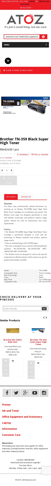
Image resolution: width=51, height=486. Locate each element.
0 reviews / (23, 154)
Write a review (39, 154)
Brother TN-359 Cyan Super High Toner (38, 341)
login (32, 1)
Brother (9, 157)
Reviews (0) (26, 196)
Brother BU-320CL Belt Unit (13, 340)
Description (11, 196)
